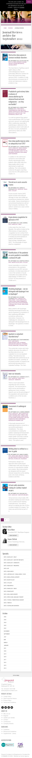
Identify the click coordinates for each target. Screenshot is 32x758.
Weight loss (18, 114)
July (5, 636)
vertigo (11, 63)
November (6, 631)
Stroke (19, 304)
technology (17, 458)
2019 (5, 654)
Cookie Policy (7, 696)
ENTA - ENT (6, 568)
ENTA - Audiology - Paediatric (11, 565)
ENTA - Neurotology (14, 262)
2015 (5, 665)
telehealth (24, 458)
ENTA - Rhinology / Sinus (15, 148)
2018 (5, 656)
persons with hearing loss (16, 420)
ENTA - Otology (13, 190)
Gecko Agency (24, 756)
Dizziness (14, 62)
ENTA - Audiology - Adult (21, 189)
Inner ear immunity (15, 373)
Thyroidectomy (23, 345)
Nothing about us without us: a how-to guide (18, 450)
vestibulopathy (13, 65)
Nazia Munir (11, 529)
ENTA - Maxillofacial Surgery (11, 577)
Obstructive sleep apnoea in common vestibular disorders (18, 56)
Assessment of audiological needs (17, 407)
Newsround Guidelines (9, 731)
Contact (5, 719)
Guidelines (6, 729)
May (5, 639)
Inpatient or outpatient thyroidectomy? (16, 335)
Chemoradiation (13, 110)
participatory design (16, 457)
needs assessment (20, 419)
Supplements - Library (9, 733)
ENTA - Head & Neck (18, 108)
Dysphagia (11, 304)
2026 (5, 616)
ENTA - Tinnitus (8, 602)
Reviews (10, 28)
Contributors (7, 721)
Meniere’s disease (21, 62)
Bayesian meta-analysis (15, 344)
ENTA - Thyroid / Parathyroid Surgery (14, 600)
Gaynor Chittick (12, 539)
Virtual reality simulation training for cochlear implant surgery (18, 488)
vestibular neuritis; (18, 63)
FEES (16, 304)
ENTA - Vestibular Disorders (11, 605)
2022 (5, 628)
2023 (5, 625)
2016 (5, 662)
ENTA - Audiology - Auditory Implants (18, 495)
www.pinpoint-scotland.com (9, 690)
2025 (5, 619)
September (7, 634)
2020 (5, 651)
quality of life (23, 151)
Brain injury (23, 300)
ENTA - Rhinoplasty (9, 591)
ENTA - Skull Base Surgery (11, 594)
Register (5, 716)
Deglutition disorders (21, 302)
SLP (9, 457)
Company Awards (8, 723)
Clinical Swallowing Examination (18, 301)
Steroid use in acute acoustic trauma (18, 183)
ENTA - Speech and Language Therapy (18, 456)
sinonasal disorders (14, 152)
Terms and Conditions (9, 702)
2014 (5, 668)
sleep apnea (23, 152)
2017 (5, 659)
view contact (13, 535)
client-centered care (14, 414)
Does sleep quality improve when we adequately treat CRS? (19, 142)
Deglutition (12, 302)
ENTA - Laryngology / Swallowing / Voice (15, 574)
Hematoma (15, 345)
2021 (5, 648)
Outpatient (23, 342)
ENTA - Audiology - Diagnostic (11, 562)
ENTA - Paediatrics (8, 585)
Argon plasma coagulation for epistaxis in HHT (18, 218)
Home (5, 28)
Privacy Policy (7, 700)
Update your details (9, 717)
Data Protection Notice (10, 698)
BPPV (10, 62)
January (6, 645)
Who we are (6, 714)
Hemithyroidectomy (14, 342)
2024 (5, 622)
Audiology (25, 413)
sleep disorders (13, 153)
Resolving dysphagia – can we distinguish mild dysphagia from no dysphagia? (19, 291)
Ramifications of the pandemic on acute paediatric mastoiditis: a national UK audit (19, 255)
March (5, 642)
